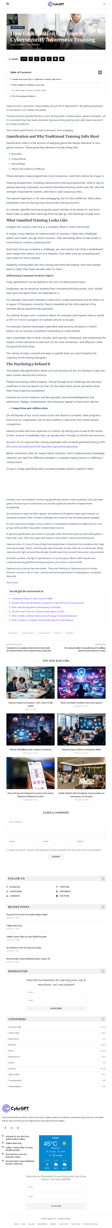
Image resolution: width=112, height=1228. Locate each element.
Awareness (12, 633)
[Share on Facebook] (31, 59)
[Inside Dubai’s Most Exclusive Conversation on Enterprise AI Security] (81, 773)
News (57, 1051)
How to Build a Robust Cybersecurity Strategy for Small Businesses (44, 616)
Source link (12, 582)
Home (16, 1224)
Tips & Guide (57, 1074)
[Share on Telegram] (55, 59)
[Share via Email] (61, 59)
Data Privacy (57, 1039)
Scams (57, 1062)
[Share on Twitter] (36, 59)
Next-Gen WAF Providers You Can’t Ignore (81, 703)
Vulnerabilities (57, 1086)
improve (57, 633)
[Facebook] (5, 1128)
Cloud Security (57, 1027)
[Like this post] (25, 59)
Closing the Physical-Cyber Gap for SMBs (32, 598)
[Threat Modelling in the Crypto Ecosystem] (30, 729)
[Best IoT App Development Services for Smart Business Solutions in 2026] (30, 773)
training (69, 633)
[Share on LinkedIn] (43, 59)
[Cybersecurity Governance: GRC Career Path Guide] (30, 683)
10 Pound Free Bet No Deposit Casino (23, 948)
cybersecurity (28, 633)
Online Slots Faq (14, 926)
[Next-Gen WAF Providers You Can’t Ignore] (81, 683)
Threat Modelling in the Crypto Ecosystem (30, 749)
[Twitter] (11, 1128)
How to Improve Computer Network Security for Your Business (42, 620)
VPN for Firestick (18, 319)
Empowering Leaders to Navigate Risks (81, 749)
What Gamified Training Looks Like (28, 85)
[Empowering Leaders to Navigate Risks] (81, 729)
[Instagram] (18, 1128)
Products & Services (90, 1224)
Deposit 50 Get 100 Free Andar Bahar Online (27, 914)
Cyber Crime (57, 1033)
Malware (57, 1045)
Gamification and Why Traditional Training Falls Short (36, 79)
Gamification (44, 633)
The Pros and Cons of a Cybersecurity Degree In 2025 (38, 611)
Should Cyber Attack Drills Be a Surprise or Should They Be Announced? (48, 603)
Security (57, 1068)
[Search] (104, 4)
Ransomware (57, 1057)
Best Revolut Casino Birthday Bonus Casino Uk (28, 959)
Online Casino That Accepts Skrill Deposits (26, 937)
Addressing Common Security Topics (30, 90)
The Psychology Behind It (24, 96)
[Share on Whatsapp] (49, 59)
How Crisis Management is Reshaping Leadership (36, 607)
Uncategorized (57, 1080)
